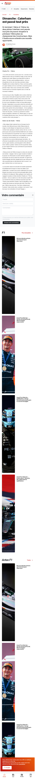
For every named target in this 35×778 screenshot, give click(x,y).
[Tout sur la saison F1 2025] (11, 9)
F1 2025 (3, 8)
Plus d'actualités (26, 233)
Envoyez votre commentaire (11, 222)
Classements (24, 9)
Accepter (8, 767)
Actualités (16, 9)
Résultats (31, 9)
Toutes (29, 560)
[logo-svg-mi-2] (8, 3)
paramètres (22, 764)
